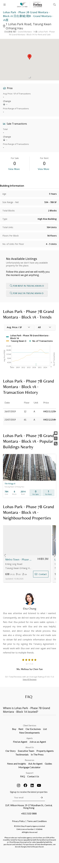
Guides (48, 763)
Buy (14, 728)
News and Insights (16, 763)
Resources (29, 760)
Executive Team (26, 750)
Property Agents (45, 750)
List (45, 728)
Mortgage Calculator (29, 767)
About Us (29, 747)
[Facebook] (25, 785)
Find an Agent (20, 741)
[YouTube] (39, 785)
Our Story (10, 750)
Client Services (29, 725)
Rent (20, 728)
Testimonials (22, 754)
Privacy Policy (18, 821)
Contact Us (33, 776)
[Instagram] (18, 785)
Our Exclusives (33, 728)
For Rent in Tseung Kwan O (28, 285)
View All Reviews (29, 679)
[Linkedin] (32, 785)
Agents (29, 738)
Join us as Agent (37, 741)
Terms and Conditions (37, 821)
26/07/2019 (10, 411)
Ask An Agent (35, 763)
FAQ (22, 776)
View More (14, 169)
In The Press (37, 754)
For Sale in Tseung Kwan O (28, 293)
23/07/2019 (10, 419)
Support (29, 773)
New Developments (29, 732)
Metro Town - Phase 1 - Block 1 (18, 559)
